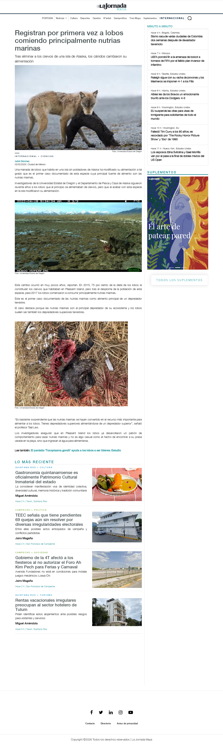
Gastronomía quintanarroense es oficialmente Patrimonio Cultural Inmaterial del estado (46, 477)
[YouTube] (131, 712)
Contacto (90, 723)
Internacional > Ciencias (34, 156)
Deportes (85, 18)
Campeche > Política (31, 510)
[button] (151, 223)
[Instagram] (120, 712)
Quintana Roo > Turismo (33, 595)
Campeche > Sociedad (31, 553)
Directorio (106, 723)
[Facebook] (91, 712)
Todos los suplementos (179, 280)
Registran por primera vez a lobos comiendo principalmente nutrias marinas (69, 41)
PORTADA (47, 18)
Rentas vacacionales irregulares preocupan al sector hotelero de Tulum (46, 605)
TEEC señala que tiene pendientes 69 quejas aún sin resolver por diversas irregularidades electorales (49, 520)
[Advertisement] (78, 660)
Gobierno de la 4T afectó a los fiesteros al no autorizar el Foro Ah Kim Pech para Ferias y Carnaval (48, 562)
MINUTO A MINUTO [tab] (159, 26)
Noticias (60, 18)
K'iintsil (107, 18)
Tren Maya (135, 18)
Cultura (74, 18)
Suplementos (150, 18)
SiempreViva (120, 18)
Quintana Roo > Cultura (34, 468)
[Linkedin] (110, 712)
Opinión (97, 18)
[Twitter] (101, 712)
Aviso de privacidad (127, 723)
